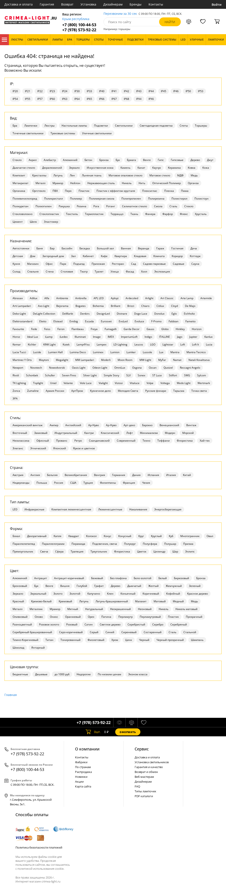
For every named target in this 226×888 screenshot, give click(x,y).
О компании (87, 749)
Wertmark (204, 383)
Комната (159, 256)
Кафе (104, 256)
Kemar (17, 344)
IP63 (64, 99)
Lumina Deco (78, 352)
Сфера (59, 551)
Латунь (58, 175)
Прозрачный (194, 617)
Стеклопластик (49, 214)
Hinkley (180, 329)
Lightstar (167, 344)
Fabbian (173, 321)
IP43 (138, 91)
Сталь (173, 206)
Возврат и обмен (146, 772)
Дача (193, 248)
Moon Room (125, 360)
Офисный (42, 440)
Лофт (129, 433)
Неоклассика (21, 440)
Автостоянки (21, 248)
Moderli (106, 360)
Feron (60, 329)
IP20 (15, 91)
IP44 (151, 91)
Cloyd (174, 306)
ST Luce (157, 375)
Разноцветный (22, 624)
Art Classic (166, 298)
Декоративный (37, 536)
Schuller (50, 375)
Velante (68, 383)
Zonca (16, 391)
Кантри (89, 433)
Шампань (197, 640)
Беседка (84, 248)
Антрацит (40, 578)
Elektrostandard (22, 321)
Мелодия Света (128, 391)
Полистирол (179, 198)
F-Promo (156, 321)
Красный (18, 601)
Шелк (33, 222)
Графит (99, 586)
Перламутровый (150, 617)
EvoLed (123, 321)
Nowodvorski (57, 367)
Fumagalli (111, 329)
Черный (144, 640)
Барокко (147, 425)
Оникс (54, 617)
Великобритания (76, 475)
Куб (171, 536)
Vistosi (119, 383)
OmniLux (119, 367)
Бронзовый (20, 586)
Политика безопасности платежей (38, 847)
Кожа (205, 168)
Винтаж (191, 425)
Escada (89, 321)
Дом (32, 256)
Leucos (138, 344)
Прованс (61, 440)
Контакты (156, 4)
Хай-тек (205, 440)
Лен (72, 175)
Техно (146, 440)
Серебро (157, 624)
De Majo (190, 306)
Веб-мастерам (144, 777)
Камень (125, 168)
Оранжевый (73, 617)
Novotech (36, 367)
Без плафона (118, 578)
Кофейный (173, 593)
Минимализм (149, 433)
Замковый (40, 433)
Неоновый (145, 609)
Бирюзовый (181, 578)
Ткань (134, 214)
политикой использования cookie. (40, 869)
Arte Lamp (187, 298)
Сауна (195, 264)
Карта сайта (83, 786)
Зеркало (74, 168)
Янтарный (38, 647)
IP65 (89, 99)
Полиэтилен (44, 206)
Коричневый (151, 593)
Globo (165, 329)
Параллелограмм (53, 544)
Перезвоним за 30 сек (120, 14)
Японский (59, 448)
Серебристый (136, 624)
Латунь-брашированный (112, 601)
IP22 (40, 91)
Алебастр (50, 160)
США (73, 483)
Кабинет (88, 256)
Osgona (137, 367)
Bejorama (62, 306)
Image (97, 337)
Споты (184, 125)
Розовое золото (49, 624)
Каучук (156, 168)
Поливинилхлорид (25, 198)
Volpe (150, 383)
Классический (110, 433)
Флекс (184, 214)
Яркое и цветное (84, 448)
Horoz (16, 337)
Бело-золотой (142, 578)
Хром (114, 640)
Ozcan (152, 367)
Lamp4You (83, 344)
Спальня (33, 271)
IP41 (114, 91)
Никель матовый (186, 609)
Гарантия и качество (149, 767)
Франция (129, 483)
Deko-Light (19, 313)
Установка (88, 4)
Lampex (101, 344)
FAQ (137, 786)
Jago (179, 337)
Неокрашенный (120, 609)
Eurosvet (106, 321)
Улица (115, 271)
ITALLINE (164, 337)
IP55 (27, 99)
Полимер (76, 198)
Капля (57, 536)
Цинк (128, 640)
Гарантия (47, 4)
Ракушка (64, 206)
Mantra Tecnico (196, 352)
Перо (68, 191)
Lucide (37, 352)
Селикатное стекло (134, 206)
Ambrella (81, 298)
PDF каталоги (144, 796)
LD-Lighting (120, 344)
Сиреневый (129, 632)
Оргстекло (38, 191)
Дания (136, 475)
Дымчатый (134, 586)
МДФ (180, 175)
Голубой (82, 586)
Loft (182, 344)
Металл (40, 183)
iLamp (49, 337)
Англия (35, 475)
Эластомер (51, 222)
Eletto (42, 321)
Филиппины (108, 483)
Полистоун (201, 198)
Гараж (160, 248)
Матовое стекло (159, 175)
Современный (126, 440)
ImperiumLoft (129, 337)
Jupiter (193, 337)
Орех (91, 617)
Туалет (99, 271)
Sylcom (201, 375)
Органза (193, 183)
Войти (217, 4)
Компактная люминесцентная (71, 509)
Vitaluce (134, 383)
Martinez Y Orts (22, 360)
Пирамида (78, 544)
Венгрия (99, 475)
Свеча (44, 551)
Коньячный (128, 593)
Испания (153, 475)
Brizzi (130, 306)
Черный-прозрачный (170, 640)
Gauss (150, 329)
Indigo (148, 337)
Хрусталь (201, 214)
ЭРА (15, 398)
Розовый (71, 624)
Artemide (206, 298)
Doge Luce (140, 313)
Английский (73, 425)
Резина (81, 206)
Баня (39, 248)
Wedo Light (183, 383)
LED (15, 509)
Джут (210, 160)
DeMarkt (67, 313)
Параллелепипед (24, 544)
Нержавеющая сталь (101, 183)
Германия (118, 475)
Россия (58, 483)
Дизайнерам (112, 4)
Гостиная (177, 248)
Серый (94, 632)
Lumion (114, 352)
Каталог (4, 39)
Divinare (122, 313)
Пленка (169, 191)
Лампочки (30, 125)
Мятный (72, 609)
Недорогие (84, 674)
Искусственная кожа (100, 168)
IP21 (27, 91)
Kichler (32, 344)
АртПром (77, 391)
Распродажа (83, 772)
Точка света (199, 391)
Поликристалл (53, 198)
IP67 (114, 99)
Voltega (165, 383)
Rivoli (16, 375)
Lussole (147, 352)
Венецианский (169, 425)
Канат (141, 168)
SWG (187, 375)
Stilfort (173, 375)
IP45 (163, 91)
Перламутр (125, 617)
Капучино (93, 593)
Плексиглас (149, 191)
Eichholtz (189, 313)
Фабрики (81, 762)
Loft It (195, 344)
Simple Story (111, 375)
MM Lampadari (84, 360)
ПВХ (55, 191)
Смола (158, 206)
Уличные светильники (97, 133)
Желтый (153, 586)
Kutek (66, 344)
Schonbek (32, 375)
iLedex (64, 337)
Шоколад (18, 647)
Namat (177, 360)
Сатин (89, 624)
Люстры (49, 125)
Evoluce (139, 321)
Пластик (84, 191)
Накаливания (138, 509)
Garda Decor (131, 329)
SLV (128, 375)
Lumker (131, 352)
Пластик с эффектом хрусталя (115, 191)
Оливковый (20, 617)
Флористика (185, 440)
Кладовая (140, 256)
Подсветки (101, 125)
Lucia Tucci (19, 352)
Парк (63, 264)
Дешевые (41, 674)
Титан (49, 640)
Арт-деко (129, 425)
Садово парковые (154, 264)
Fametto (190, 321)
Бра (15, 125)
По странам (83, 767)
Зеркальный (38, 593)
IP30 (77, 91)
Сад (133, 264)
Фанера (150, 214)
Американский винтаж (28, 425)
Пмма (184, 191)
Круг (141, 536)
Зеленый (195, 586)
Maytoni (44, 360)
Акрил (33, 160)
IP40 (101, 91)
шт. (97, 732)
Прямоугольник (23, 551)
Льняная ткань (92, 175)
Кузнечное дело (100, 391)
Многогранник (190, 536)
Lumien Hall (55, 352)
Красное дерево (197, 593)
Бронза (104, 160)
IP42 (126, 91)
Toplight (38, 383)
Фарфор (167, 214)
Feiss (47, 329)
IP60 (52, 99)
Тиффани (163, 440)
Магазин (33, 264)
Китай (187, 475)
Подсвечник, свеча (104, 544)
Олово (39, 617)
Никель (127, 183)
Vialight (103, 383)
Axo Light (43, 306)
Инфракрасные (34, 509)
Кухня (16, 264)
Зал (73, 256)
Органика (19, 191)
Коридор (177, 256)
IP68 (126, 99)
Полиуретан (20, 206)
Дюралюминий (52, 168)
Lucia (209, 344)
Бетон (88, 160)
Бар (52, 248)
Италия (171, 475)
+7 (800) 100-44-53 (79, 24)
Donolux (159, 313)
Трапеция (77, 551)
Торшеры (201, 125)
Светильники (124, 125)
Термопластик (94, 214)
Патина (106, 617)
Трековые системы (63, 133)
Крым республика (75, 19)
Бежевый (97, 578)
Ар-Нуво (93, 425)
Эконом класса (137, 674)
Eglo (174, 313)
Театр (84, 271)
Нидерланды (21, 483)
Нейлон (75, 183)
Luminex (98, 352)
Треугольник (98, 551)
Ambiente (62, 298)
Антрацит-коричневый (69, 578)
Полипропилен (131, 198)
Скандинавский (99, 440)
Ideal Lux (32, 337)
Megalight (62, 360)
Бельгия (52, 475)
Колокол (91, 536)
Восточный (20, 433)
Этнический (38, 448)
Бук (118, 160)
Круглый (156, 536)
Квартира (121, 256)
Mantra (174, 352)
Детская (18, 256)
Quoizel (168, 367)
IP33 (89, 91)
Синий (109, 632)
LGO (152, 344)
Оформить (128, 732)
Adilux (33, 298)
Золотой (75, 593)
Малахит (141, 601)
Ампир (54, 425)
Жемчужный (174, 586)
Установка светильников (152, 762)
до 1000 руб (62, 674)
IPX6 (151, 99)
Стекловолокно (22, 214)
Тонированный (70, 640)
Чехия (146, 483)
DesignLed (103, 313)
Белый (162, 578)
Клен (110, 593)
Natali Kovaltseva (199, 360)
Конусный (124, 536)
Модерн (170, 433)
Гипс (161, 160)
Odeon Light (99, 367)
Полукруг (130, 544)
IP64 (77, 99)
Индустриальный (66, 433)
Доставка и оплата (18, 4)
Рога (96, 206)
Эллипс (190, 551)
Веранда (143, 248)
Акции (79, 782)
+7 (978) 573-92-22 (79, 29)
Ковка (191, 168)
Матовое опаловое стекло (125, 175)
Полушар (170, 544)
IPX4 (138, 99)
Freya (94, 329)
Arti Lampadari (22, 306)
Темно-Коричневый (25, 640)
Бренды (135, 4)
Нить (142, 183)
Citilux (160, 306)
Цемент (18, 222)
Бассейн (67, 248)
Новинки (81, 777)
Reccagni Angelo (190, 367)
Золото (57, 593)
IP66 (101, 99)
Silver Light (90, 375)
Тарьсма (178, 391)
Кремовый (65, 601)
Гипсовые (177, 160)
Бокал (16, 536)
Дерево (195, 160)
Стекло (188, 206)
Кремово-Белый (41, 601)
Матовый (160, 601)
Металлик (36, 609)
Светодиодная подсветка (156, 125)
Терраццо (117, 214)
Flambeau (78, 329)
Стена (50, 271)
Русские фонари (155, 391)
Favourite (18, 329)
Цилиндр (159, 551)
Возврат (67, 4)
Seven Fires (69, 375)
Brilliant (115, 306)
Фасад (130, 271)
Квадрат (73, 536)
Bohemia (98, 306)
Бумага (131, 160)
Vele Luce (86, 383)
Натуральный (94, 609)
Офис (49, 264)
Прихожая (98, 264)
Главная (10, 695)
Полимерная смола (101, 198)
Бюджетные (20, 674)
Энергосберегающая (167, 509)
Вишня (65, 586)
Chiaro (145, 306)
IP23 (52, 91)
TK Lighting (19, 383)
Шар (175, 551)
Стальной (189, 632)
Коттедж (195, 256)
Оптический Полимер (166, 183)
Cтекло (17, 160)
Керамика (174, 168)
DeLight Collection (44, 313)
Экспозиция (162, 271)
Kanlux (208, 337)
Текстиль (72, 214)
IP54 (15, 99)
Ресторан (118, 264)
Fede (34, 329)
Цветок (141, 551)
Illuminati (80, 337)
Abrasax (18, 298)
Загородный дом (53, 256)
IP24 (64, 91)
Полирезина (156, 198)
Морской (188, 433)
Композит (19, 175)
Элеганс (18, 448)
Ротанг (110, 206)
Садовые (178, 264)
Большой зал (105, 248)
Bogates (80, 306)
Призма (188, 544)
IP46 (176, 91)
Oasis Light (78, 367)
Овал (210, 536)
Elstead (57, 321)
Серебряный (178, 624)
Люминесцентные (110, 509)
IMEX (111, 337)
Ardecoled (132, 298)
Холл (144, 271)
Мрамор (58, 183)
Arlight (149, 298)
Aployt (115, 298)
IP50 (188, 91)
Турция (88, 483)
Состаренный (153, 632)
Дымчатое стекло (24, 168)
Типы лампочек (145, 791)
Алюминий (70, 160)
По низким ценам (109, 674)
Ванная (126, 248)
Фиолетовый (96, 640)
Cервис (142, 749)
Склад (16, 271)
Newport (18, 367)
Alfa (46, 298)
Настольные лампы (74, 125)
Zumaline (33, 391)
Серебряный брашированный (32, 632)
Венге (147, 160)
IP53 (200, 91)
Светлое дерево (110, 624)
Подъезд (79, 264)
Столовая (67, 271)
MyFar (162, 360)
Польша (41, 483)
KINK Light (49, 344)
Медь (194, 175)
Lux (161, 352)
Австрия (18, 475)
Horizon (197, 329)
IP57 (40, 99)
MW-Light (145, 360)
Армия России (55, 391)
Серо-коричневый (71, 632)
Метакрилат (20, 183)
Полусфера (150, 544)
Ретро (78, 440)
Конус (107, 536)
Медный (178, 601)
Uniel (53, 383)
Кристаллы (39, 175)
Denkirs (85, 313)
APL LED (99, 298)
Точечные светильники (28, 133)
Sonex (141, 375)
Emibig (74, 321)
